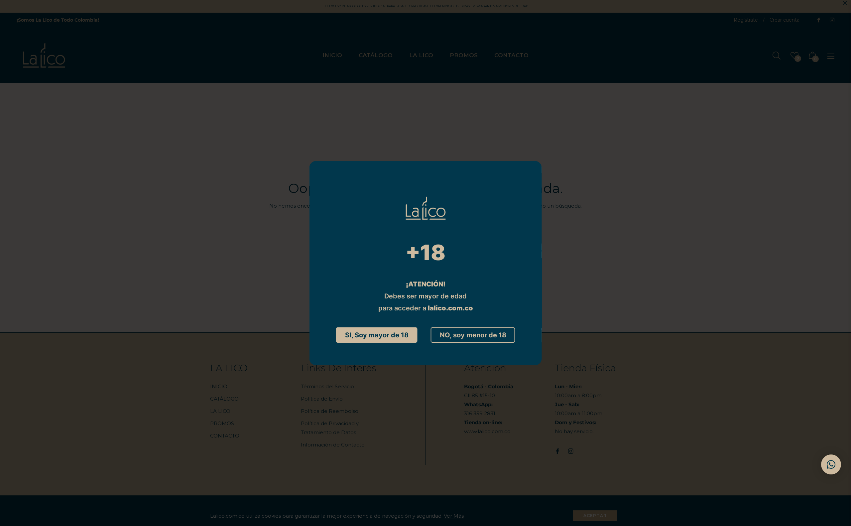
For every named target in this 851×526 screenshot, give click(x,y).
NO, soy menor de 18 (473, 335)
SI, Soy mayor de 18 (377, 335)
